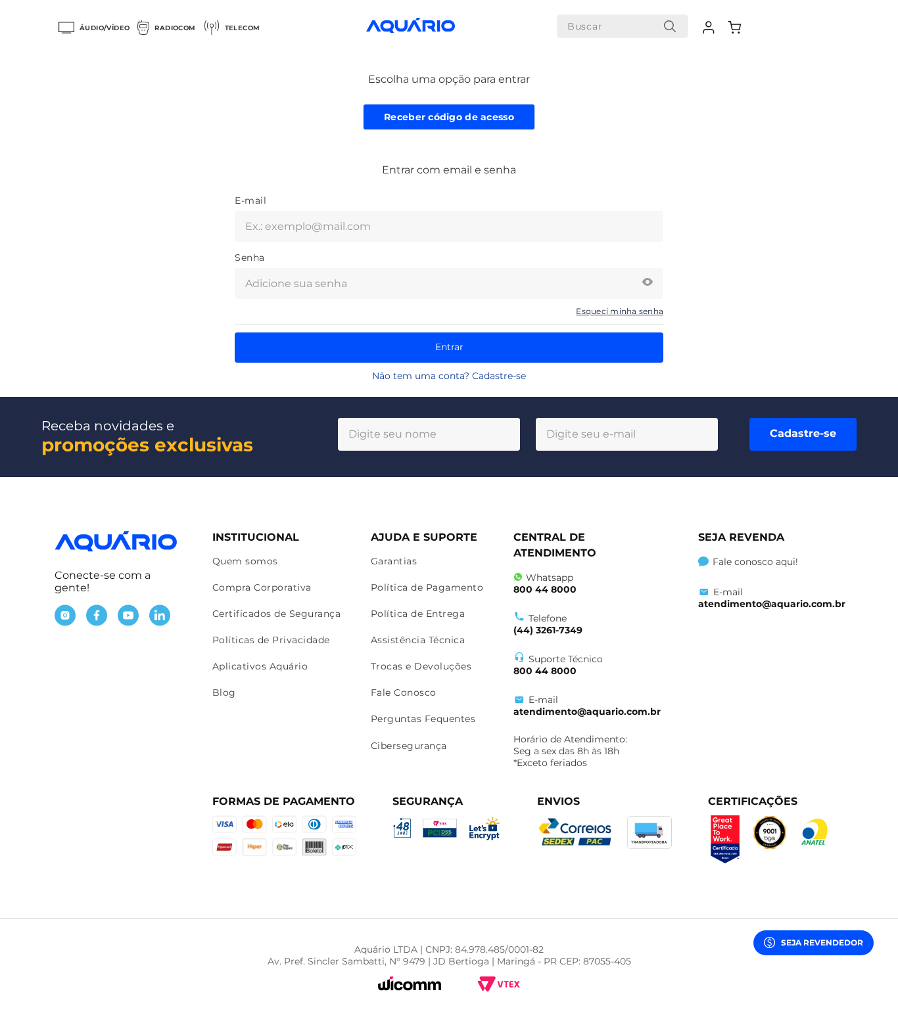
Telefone (547, 624)
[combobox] (622, 26)
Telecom (242, 28)
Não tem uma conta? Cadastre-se (449, 376)
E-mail (587, 705)
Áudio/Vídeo (105, 28)
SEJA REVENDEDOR (822, 942)
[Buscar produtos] (670, 26)
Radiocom (174, 28)
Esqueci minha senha (619, 311)
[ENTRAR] (710, 27)
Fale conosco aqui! (755, 562)
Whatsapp (545, 583)
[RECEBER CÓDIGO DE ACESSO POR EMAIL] (449, 117)
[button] (647, 283)
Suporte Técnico (558, 665)
